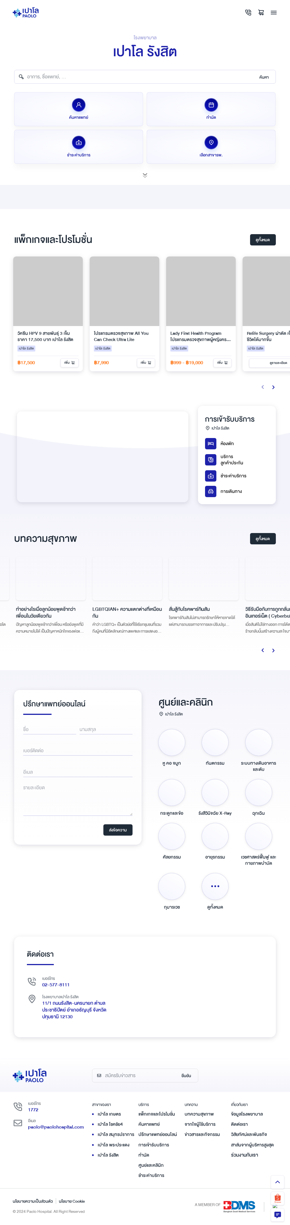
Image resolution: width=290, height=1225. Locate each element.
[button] (273, 387)
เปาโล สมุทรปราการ (116, 1134)
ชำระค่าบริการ (233, 476)
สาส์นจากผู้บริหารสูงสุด (252, 1145)
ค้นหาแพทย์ (149, 1124)
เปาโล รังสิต (108, 1155)
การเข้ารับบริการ (153, 1145)
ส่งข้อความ (118, 830)
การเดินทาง (231, 491)
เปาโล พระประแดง (113, 1145)
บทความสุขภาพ (199, 1114)
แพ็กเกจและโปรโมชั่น (156, 1114)
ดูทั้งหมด (263, 239)
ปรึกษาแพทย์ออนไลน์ (157, 1134)
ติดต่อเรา (239, 1124)
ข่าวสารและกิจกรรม (202, 1134)
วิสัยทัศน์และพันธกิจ (249, 1134)
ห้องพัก (227, 443)
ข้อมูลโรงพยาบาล (247, 1114)
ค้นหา (264, 77)
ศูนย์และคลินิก (151, 1165)
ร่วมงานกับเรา (244, 1155)
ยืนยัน (186, 1075)
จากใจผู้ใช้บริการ (200, 1124)
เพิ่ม (68, 362)
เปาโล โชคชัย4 (110, 1124)
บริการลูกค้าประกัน (232, 460)
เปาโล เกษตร (109, 1114)
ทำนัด (143, 1155)
